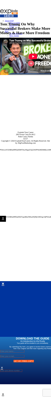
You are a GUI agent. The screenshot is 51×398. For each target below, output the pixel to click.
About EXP (9, 21)
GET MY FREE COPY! (24, 361)
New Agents (14, 36)
